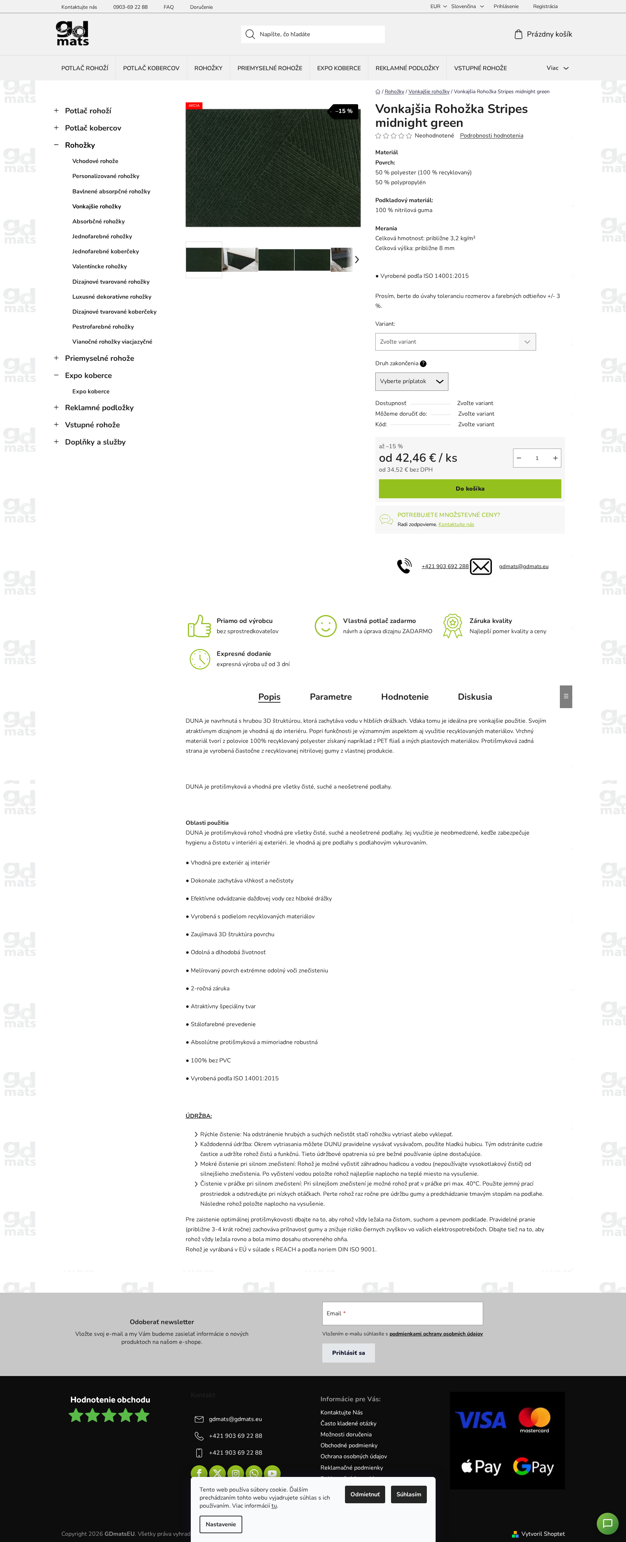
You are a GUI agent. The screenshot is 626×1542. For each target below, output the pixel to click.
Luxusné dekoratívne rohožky (111, 297)
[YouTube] (272, 1473)
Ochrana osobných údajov (353, 1456)
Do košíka (470, 489)
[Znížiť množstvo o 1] (518, 458)
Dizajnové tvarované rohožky (110, 282)
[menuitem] (84, 68)
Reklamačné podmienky (351, 1468)
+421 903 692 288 (445, 566)
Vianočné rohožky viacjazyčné (112, 342)
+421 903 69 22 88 (235, 1436)
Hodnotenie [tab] (405, 697)
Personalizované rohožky (105, 176)
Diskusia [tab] (475, 697)
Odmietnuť (365, 1494)
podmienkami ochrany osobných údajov (436, 1333)
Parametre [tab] (331, 697)
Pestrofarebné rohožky (103, 327)
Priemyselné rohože (99, 358)
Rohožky (80, 145)
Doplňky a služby (95, 442)
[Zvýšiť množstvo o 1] (555, 458)
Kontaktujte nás (79, 7)
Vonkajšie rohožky (96, 207)
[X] (217, 1473)
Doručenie (201, 7)
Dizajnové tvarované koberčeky (114, 312)
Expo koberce (88, 375)
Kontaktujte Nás (341, 1413)
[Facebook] (199, 1473)
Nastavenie (221, 1524)
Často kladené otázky (348, 1424)
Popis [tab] (269, 697)
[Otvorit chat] (608, 1524)
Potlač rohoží (88, 111)
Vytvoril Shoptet (543, 1534)
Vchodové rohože (95, 161)
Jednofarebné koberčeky (105, 251)
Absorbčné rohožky (98, 222)
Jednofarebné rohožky (102, 237)
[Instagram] (235, 1473)
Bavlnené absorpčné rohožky (111, 192)
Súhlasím (409, 1494)
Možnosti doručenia (346, 1434)
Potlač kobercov (93, 128)
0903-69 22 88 (130, 7)
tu (274, 1506)
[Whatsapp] (254, 1473)
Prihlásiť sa (348, 1353)
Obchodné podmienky (349, 1445)
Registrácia (545, 6)
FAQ (169, 7)
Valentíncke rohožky (99, 266)
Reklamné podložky (99, 407)
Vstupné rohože (92, 425)
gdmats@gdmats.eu (524, 566)
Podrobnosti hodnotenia (491, 136)
